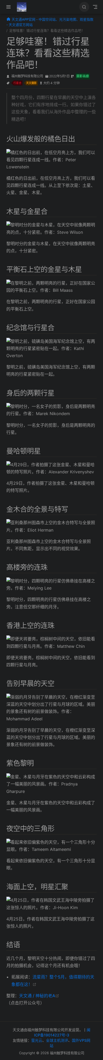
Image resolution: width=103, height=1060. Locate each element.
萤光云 (36, 1040)
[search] (84, 7)
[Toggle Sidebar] (9, 7)
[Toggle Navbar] (95, 6)
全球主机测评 (57, 1040)
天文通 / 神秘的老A (39, 995)
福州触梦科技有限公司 (27, 76)
